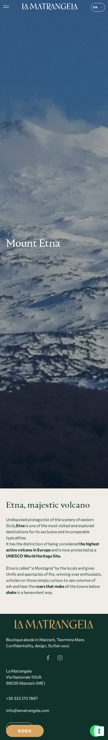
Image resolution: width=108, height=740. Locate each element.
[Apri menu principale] (6, 7)
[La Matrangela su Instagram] (60, 658)
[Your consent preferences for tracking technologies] (99, 731)
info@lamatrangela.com (27, 710)
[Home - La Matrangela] (50, 6)
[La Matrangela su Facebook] (48, 658)
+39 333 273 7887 (22, 698)
